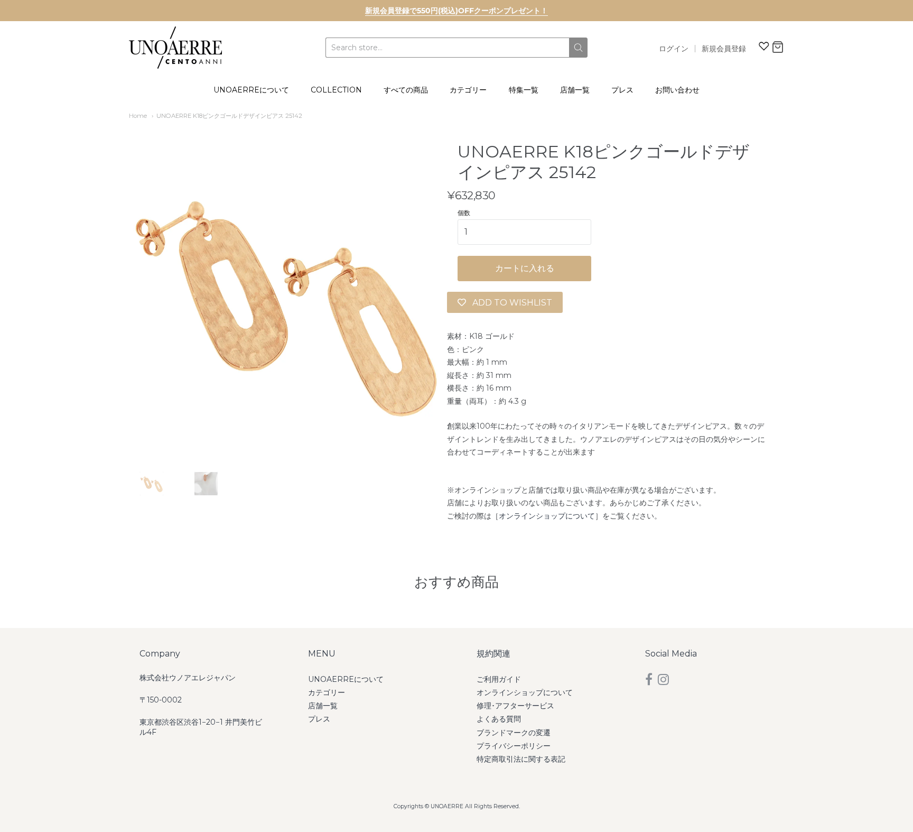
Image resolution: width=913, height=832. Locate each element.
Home (138, 115)
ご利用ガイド (499, 679)
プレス (622, 90)
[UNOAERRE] (175, 47)
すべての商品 (406, 90)
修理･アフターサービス (515, 705)
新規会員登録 (724, 48)
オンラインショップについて (547, 516)
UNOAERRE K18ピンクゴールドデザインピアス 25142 (229, 115)
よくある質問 (499, 719)
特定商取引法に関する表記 (521, 759)
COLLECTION (336, 90)
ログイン (673, 48)
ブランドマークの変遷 (514, 732)
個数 (464, 213)
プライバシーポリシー (514, 746)
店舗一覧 (575, 90)
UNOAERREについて (251, 90)
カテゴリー (468, 90)
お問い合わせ (677, 90)
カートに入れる (524, 268)
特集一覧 (523, 90)
